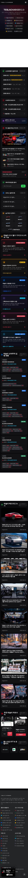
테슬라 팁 (4, 857)
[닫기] (14, 867)
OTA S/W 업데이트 (20, 836)
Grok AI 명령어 (9, 25)
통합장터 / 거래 (5, 862)
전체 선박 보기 (22, 354)
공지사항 (4, 843)
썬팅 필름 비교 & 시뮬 (21, 815)
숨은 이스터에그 (19, 25)
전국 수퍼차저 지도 (6, 810)
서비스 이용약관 (20, 843)
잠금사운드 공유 (5, 855)
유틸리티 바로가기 (22, 742)
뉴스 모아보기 (22, 503)
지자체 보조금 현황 (6, 820)
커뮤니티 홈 (5, 836)
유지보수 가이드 (20, 17)
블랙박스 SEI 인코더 (6, 822)
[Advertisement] (14, 53)
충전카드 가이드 (10, 28)
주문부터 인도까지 (19, 20)
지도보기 (22, 100)
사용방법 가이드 (19, 23)
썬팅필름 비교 (9, 20)
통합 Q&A (4, 860)
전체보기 (22, 71)
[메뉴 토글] (25, 2)
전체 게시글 (5, 838)
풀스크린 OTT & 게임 (7, 830)
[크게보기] (12, 867)
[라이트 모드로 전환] (24, 874)
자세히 (22, 192)
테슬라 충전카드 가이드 (8, 813)
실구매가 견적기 (6, 817)
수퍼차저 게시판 (5, 853)
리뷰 (4, 733)
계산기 (22, 213)
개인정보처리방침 (20, 845)
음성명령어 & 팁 (19, 827)
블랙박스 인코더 (19, 31)
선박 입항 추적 (6, 815)
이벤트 (3, 845)
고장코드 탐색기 (9, 23)
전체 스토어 (22, 712)
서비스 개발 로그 (20, 841)
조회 (23, 186)
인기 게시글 (4, 841)
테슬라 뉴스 (19, 838)
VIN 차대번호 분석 (6, 825)
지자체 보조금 (19, 28)
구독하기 (21, 128)
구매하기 (9, 733)
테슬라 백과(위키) (10, 17)
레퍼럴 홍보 (5, 850)
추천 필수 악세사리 (21, 822)
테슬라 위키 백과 (20, 810)
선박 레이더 (9, 31)
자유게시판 (4, 848)
